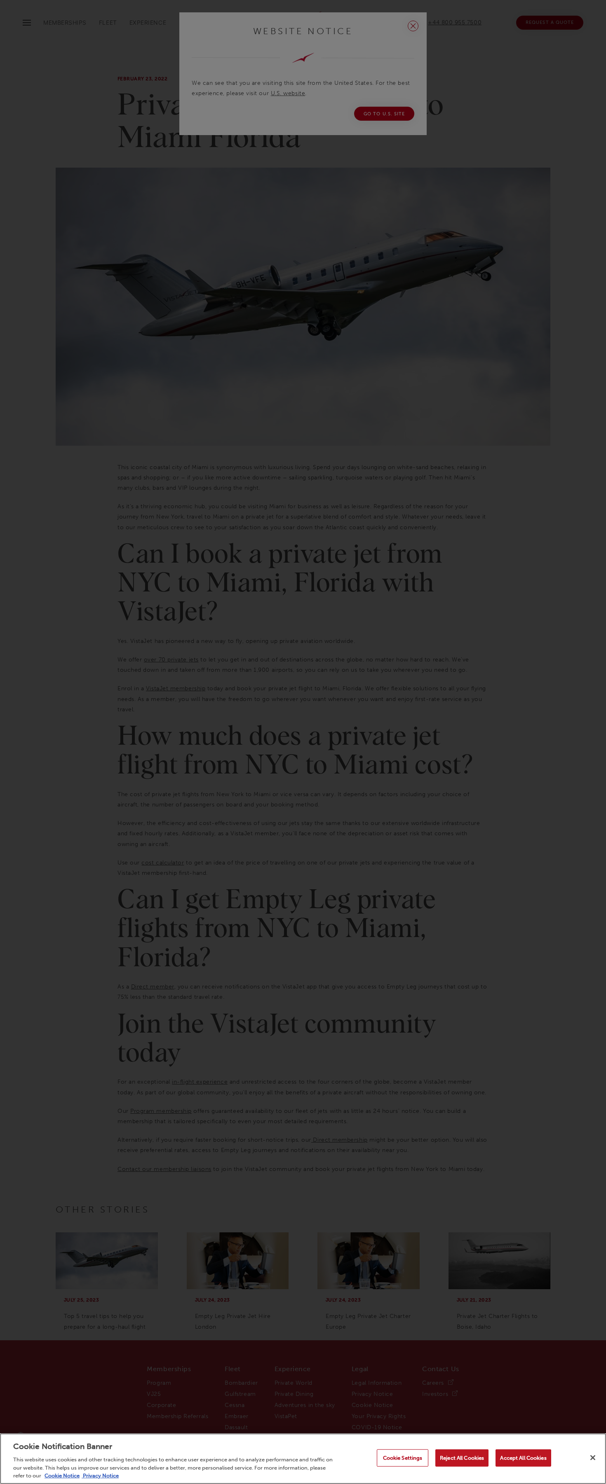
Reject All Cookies (462, 1458)
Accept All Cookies (523, 1458)
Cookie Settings (403, 1458)
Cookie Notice (62, 1475)
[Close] (593, 1458)
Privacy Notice (100, 1475)
